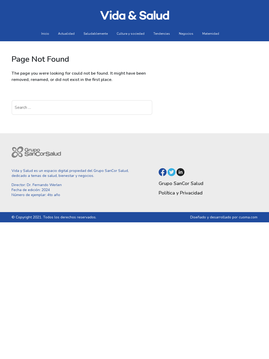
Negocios (186, 34)
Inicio (45, 34)
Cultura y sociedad (130, 34)
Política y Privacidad (181, 193)
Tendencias (161, 34)
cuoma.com (248, 217)
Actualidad (66, 34)
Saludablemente (96, 34)
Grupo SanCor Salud (181, 183)
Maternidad (210, 34)
